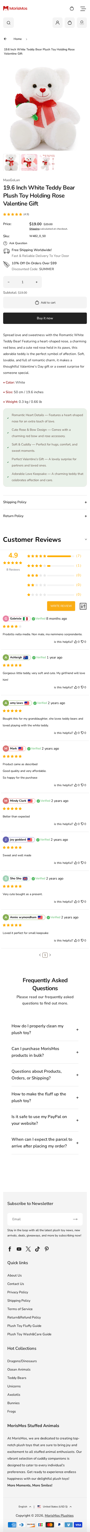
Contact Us (15, 1284)
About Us (14, 1275)
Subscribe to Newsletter (30, 1203)
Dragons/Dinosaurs (22, 1361)
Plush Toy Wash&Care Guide (29, 1334)
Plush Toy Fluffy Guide (24, 1326)
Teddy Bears (16, 1378)
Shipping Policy (18, 1300)
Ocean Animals (19, 1369)
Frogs (11, 1411)
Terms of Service (20, 1309)
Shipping (34, 228)
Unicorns (14, 1386)
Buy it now (45, 318)
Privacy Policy (17, 1292)
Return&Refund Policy (24, 1317)
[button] (11, 162)
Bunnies (13, 1403)
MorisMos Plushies (59, 1515)
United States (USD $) (55, 1506)
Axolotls (13, 1394)
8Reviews (13, 570)
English (23, 1506)
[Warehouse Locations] (82, 22)
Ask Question (18, 243)
